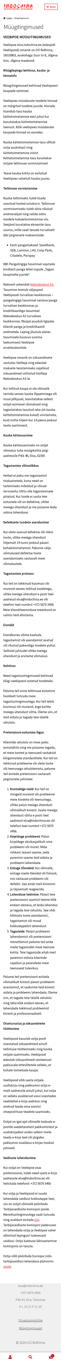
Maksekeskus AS (41, 284)
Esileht (9, 18)
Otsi (30, 1357)
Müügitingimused (30, 1328)
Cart (47, 1355)
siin (36, 1220)
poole (7, 1266)
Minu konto (10, 1357)
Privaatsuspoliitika (31, 1320)
